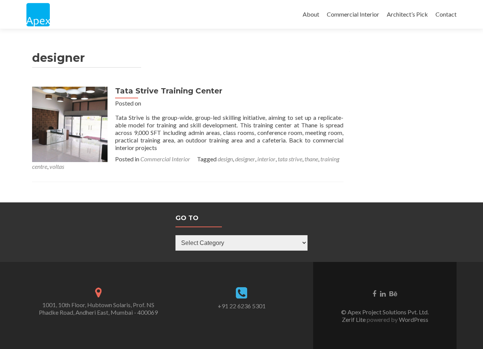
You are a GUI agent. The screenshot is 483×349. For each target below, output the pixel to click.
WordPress (413, 319)
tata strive (290, 158)
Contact (446, 14)
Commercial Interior (353, 14)
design (225, 158)
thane (311, 158)
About (311, 14)
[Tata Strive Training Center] (70, 123)
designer (245, 158)
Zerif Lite (354, 319)
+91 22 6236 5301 (242, 305)
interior (266, 158)
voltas (56, 166)
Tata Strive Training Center (168, 90)
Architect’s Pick (407, 14)
